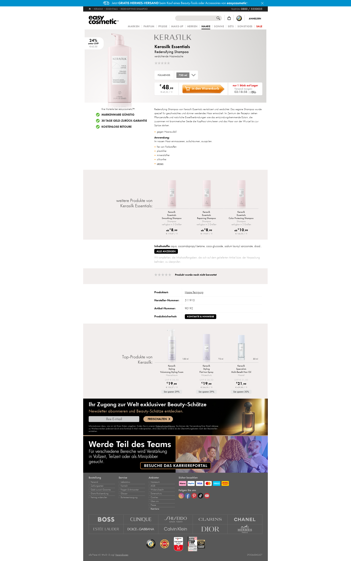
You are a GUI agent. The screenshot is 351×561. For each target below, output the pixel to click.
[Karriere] (175, 454)
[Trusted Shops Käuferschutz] (239, 18)
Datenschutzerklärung (165, 426)
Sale (259, 26)
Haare (205, 26)
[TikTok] (200, 496)
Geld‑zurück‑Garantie (101, 489)
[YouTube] (207, 496)
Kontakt (124, 485)
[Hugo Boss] (106, 519)
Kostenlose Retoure (116, 127)
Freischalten (157, 419)
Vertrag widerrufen (99, 497)
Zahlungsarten (97, 485)
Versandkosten (121, 554)
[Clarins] (210, 519)
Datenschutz (156, 493)
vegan (160, 163)
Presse (153, 505)
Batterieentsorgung (129, 497)
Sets (231, 26)
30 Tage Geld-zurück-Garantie (124, 121)
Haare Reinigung (194, 292)
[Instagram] (181, 496)
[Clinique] (141, 519)
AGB (153, 485)
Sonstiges (244, 26)
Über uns (154, 501)
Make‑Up (177, 26)
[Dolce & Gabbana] (141, 529)
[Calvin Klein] (175, 529)
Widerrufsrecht (157, 489)
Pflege (162, 26)
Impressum (155, 482)
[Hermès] (245, 529)
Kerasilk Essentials (172, 46)
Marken (133, 26)
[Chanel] (245, 519)
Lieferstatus (125, 482)
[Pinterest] (194, 496)
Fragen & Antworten (130, 489)
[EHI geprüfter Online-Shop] (164, 544)
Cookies (154, 497)
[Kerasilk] (176, 37)
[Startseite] (90, 8)
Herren (192, 26)
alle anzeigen (166, 251)
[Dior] (210, 529)
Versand (94, 482)
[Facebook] (188, 496)
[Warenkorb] (229, 18)
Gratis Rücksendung (99, 493)
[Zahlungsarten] (220, 483)
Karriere (155, 508)
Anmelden (255, 18)
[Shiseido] (175, 519)
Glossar (124, 493)
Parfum (149, 26)
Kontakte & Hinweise (200, 316)
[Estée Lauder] (106, 529)
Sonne (219, 26)
